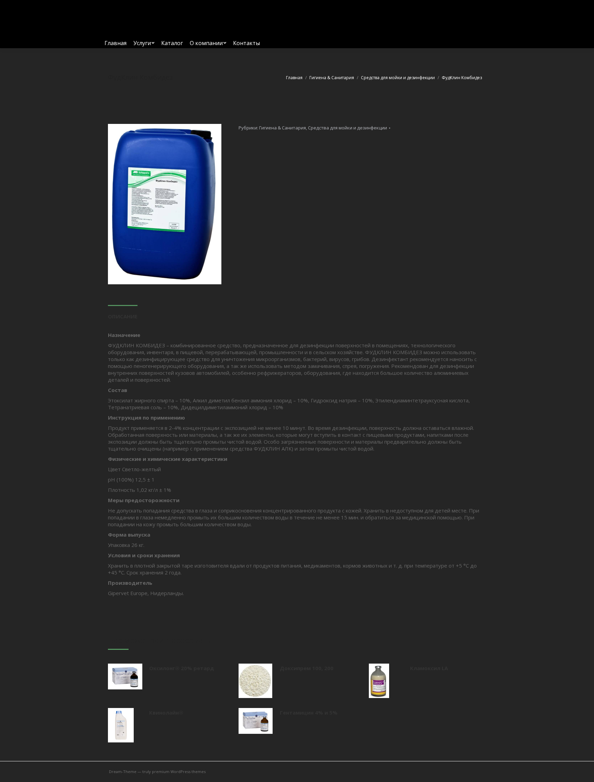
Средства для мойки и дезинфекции (347, 128)
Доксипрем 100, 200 (306, 668)
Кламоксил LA (429, 668)
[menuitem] (115, 43)
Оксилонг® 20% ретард (181, 668)
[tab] (123, 313)
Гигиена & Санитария (282, 128)
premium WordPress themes (179, 771)
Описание (123, 316)
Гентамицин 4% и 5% (309, 712)
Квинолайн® (166, 712)
